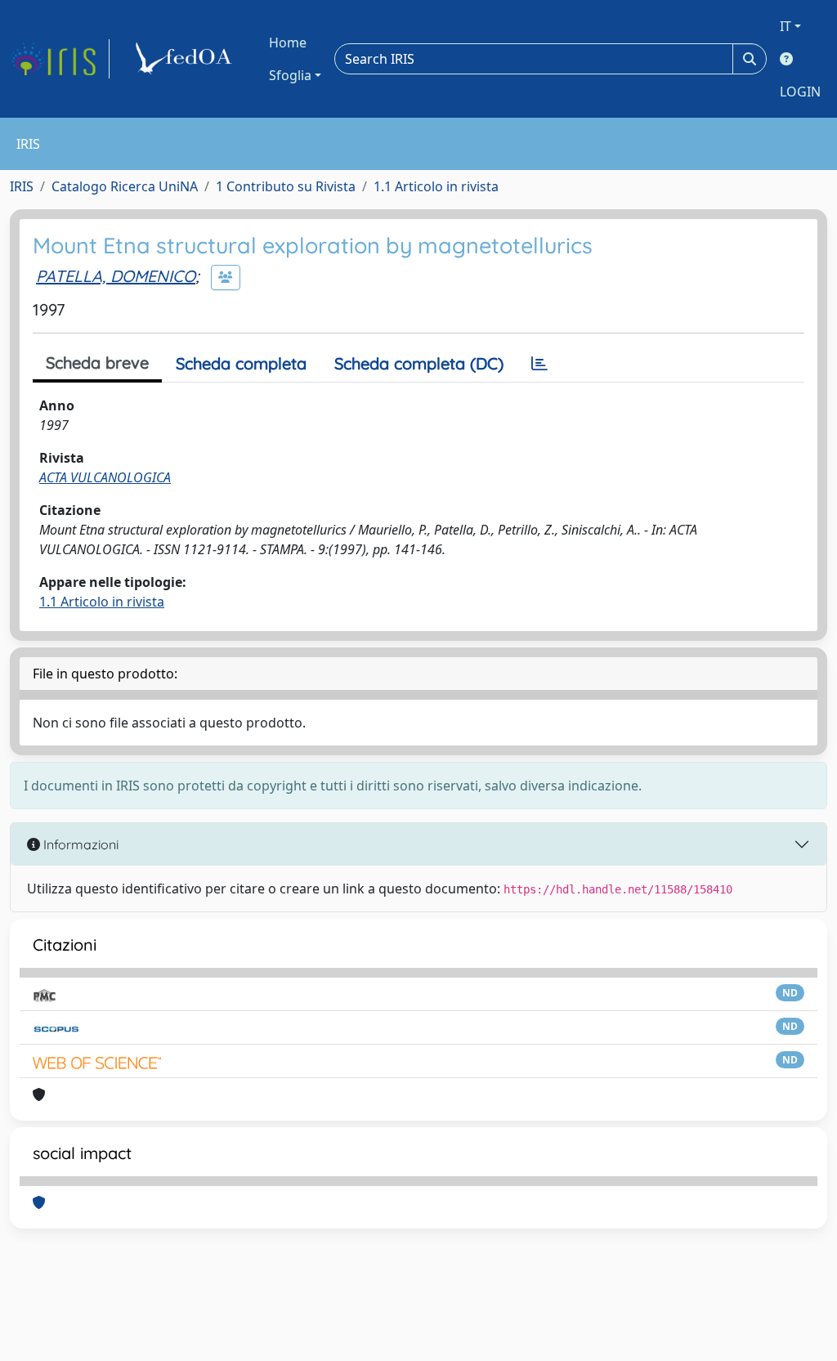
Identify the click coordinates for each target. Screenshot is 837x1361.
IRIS (22, 186)
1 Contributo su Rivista (286, 186)
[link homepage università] (186, 58)
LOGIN (800, 92)
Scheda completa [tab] (241, 363)
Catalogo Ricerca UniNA (124, 186)
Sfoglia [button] (290, 75)
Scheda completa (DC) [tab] (419, 363)
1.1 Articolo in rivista (436, 186)
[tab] (539, 364)
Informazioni (79, 844)
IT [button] (785, 26)
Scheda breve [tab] (97, 362)
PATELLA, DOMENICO (115, 276)
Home (288, 42)
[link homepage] (60, 58)
